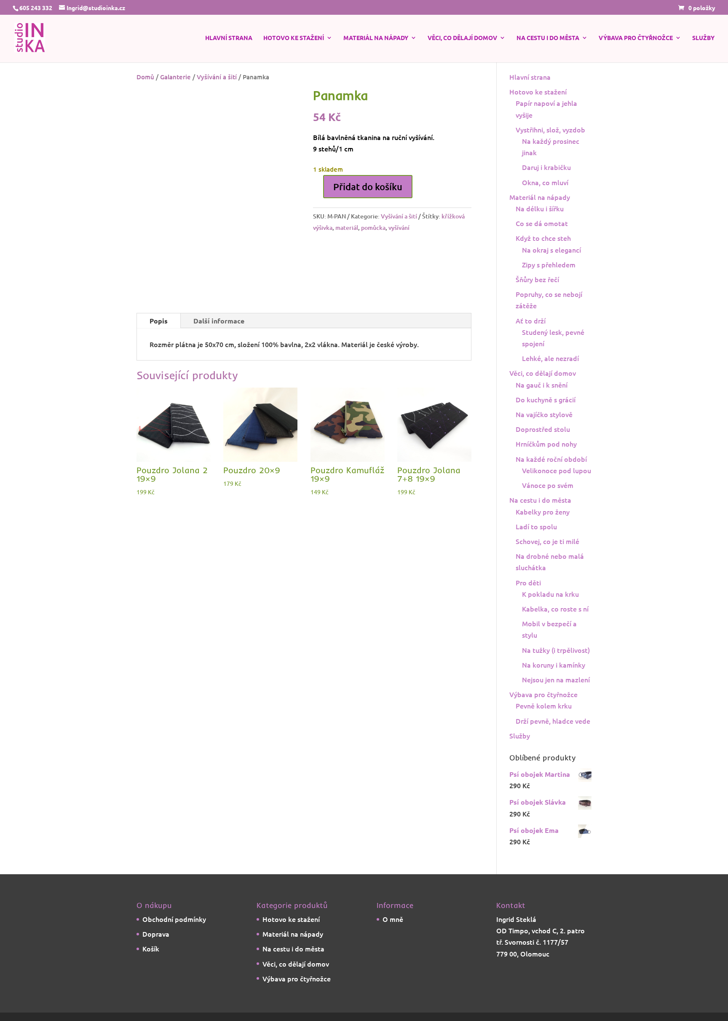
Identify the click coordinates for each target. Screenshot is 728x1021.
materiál (346, 228)
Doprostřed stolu (543, 429)
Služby (703, 38)
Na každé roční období (551, 458)
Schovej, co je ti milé (547, 541)
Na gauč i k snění (541, 384)
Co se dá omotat (542, 223)
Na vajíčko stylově (544, 414)
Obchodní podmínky (174, 919)
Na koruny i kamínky (553, 664)
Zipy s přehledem (548, 264)
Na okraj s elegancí (551, 249)
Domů (145, 77)
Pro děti (528, 582)
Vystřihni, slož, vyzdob (550, 129)
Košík (150, 948)
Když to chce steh (543, 237)
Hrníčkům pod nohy (546, 443)
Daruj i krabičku (546, 167)
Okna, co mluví (545, 182)
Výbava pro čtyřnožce (636, 38)
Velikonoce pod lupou (556, 470)
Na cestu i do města (548, 38)
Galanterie (175, 77)
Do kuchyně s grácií (545, 399)
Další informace (218, 299)
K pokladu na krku (550, 593)
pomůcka (373, 228)
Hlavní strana (228, 38)
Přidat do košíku (367, 186)
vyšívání (399, 228)
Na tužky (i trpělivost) (556, 650)
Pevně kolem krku (544, 705)
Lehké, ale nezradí (550, 358)
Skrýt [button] (432, 1015)
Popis (159, 299)
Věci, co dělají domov (462, 38)
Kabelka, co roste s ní (555, 608)
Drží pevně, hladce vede (553, 720)
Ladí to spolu (536, 526)
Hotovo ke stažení (293, 38)
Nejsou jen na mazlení (556, 679)
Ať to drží (531, 320)
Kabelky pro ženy (543, 511)
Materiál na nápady (375, 38)
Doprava (155, 933)
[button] (280, 103)
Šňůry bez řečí (537, 279)
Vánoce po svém (547, 485)
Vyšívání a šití (217, 77)
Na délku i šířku (540, 208)
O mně (393, 919)
